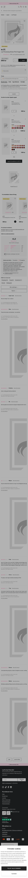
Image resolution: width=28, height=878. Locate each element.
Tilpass (14, 873)
